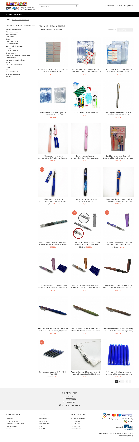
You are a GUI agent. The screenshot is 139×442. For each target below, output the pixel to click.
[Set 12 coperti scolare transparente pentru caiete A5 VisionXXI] (53, 95)
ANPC (40, 426)
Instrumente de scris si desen (15, 60)
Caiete (8, 39)
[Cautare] (77, 6)
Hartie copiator (11, 58)
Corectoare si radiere (12, 41)
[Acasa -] (17, 4)
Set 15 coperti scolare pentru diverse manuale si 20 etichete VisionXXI (118, 70)
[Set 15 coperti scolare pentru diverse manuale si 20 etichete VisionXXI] (118, 52)
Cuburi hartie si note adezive (15, 46)
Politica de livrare (11, 426)
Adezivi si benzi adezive (13, 30)
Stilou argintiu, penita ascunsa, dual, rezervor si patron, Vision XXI (118, 114)
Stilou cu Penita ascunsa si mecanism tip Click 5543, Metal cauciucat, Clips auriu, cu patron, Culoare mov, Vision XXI (53, 330)
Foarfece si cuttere (12, 51)
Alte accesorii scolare (12, 32)
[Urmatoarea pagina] (130, 381)
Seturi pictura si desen (13, 74)
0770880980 (71, 399)
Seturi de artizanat (12, 72)
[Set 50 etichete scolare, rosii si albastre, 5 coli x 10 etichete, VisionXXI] (53, 52)
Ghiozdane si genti (12, 53)
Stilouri (8, 76)
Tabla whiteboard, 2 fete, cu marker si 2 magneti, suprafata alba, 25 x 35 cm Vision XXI (85, 373)
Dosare (8, 48)
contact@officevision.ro (71, 405)
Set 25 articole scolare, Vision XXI (86, 113)
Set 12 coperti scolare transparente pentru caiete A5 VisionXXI (53, 114)
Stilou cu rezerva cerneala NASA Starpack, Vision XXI (85, 200)
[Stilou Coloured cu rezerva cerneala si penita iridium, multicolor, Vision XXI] (118, 182)
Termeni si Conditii (12, 421)
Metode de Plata (44, 419)
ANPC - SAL (42, 429)
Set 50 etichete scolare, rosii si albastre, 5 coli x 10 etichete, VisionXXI (53, 70)
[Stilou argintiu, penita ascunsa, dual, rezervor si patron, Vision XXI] (118, 95)
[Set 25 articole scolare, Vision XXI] (86, 95)
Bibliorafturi (10, 37)
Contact (8, 429)
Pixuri (8, 67)
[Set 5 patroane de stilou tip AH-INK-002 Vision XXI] (53, 354)
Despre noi (9, 419)
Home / (9, 20)
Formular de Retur (44, 424)
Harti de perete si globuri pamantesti (18, 55)
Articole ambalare (11, 34)
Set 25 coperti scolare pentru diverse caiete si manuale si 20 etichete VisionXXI (86, 70)
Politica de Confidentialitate (15, 424)
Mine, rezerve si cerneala (14, 65)
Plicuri (8, 69)
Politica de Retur (44, 421)
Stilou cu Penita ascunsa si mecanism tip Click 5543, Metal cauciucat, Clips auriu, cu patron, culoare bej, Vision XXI (118, 330)
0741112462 (71, 402)
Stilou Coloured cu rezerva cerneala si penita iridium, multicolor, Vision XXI (118, 200)
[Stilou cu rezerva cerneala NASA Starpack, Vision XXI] (86, 182)
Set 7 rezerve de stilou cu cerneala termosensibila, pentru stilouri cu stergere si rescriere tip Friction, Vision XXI (118, 373)
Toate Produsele (13, 14)
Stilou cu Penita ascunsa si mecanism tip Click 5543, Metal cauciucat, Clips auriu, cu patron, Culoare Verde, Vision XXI (86, 330)
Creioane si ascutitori (12, 44)
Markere (8, 62)
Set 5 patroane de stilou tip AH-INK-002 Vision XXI (53, 373)
